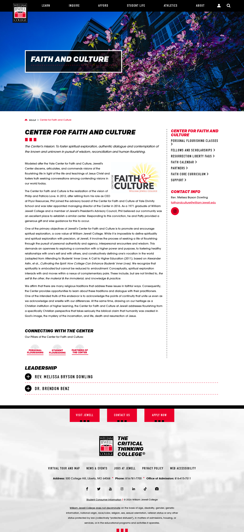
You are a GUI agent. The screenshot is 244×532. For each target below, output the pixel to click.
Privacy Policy (152, 468)
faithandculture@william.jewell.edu (193, 202)
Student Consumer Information (103, 499)
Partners (178, 168)
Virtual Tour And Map (64, 468)
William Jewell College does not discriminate (95, 507)
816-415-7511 (183, 478)
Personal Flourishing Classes (194, 141)
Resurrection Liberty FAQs (192, 156)
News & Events (96, 468)
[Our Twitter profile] (98, 489)
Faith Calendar (183, 162)
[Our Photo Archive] (157, 489)
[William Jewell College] (20, 11)
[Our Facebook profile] (87, 489)
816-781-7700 (133, 478)
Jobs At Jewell (125, 468)
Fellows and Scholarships (192, 150)
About (32, 120)
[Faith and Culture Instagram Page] (175, 211)
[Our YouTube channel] (110, 489)
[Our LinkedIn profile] (133, 489)
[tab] (122, 377)
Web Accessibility (183, 468)
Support (178, 180)
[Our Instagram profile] (122, 489)
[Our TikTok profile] (145, 489)
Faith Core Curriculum (189, 174)
